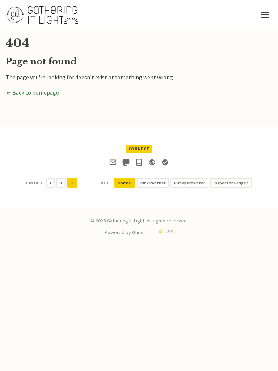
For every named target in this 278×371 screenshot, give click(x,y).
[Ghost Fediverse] (152, 164)
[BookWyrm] (139, 164)
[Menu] (265, 15)
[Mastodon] (126, 164)
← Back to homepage (32, 92)
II (61, 183)
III (72, 183)
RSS (169, 231)
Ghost (138, 232)
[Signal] (165, 164)
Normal (125, 183)
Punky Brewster (189, 183)
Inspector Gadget (231, 183)
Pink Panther (152, 183)
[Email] (113, 164)
